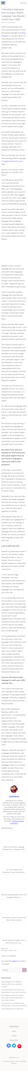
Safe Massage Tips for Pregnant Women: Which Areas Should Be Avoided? (11, 984)
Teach (15, 950)
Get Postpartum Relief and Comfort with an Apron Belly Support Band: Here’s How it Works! (12, 997)
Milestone (5, 948)
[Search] (24, 970)
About (14, 1031)
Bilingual (5, 950)
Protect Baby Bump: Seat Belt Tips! (12, 1009)
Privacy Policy (14, 1040)
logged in (15, 961)
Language (10, 950)
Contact (14, 1036)
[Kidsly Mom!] (3, 3)
